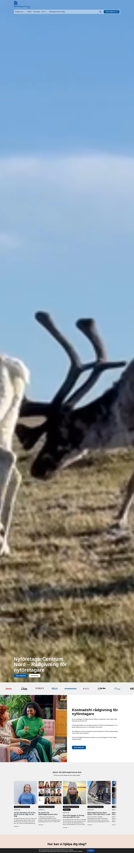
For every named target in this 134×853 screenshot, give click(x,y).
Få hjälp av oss (19, 11)
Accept (90, 850)
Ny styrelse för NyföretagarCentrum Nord (47, 813)
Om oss (43, 11)
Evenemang (36, 11)
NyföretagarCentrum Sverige (57, 11)
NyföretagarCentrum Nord (22, 807)
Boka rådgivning (111, 11)
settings (80, 851)
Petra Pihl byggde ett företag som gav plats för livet (73, 816)
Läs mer (17, 826)
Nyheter (29, 11)
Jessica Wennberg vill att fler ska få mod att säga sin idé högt (25, 814)
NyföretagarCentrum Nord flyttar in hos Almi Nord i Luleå (98, 813)
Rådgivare (67, 809)
